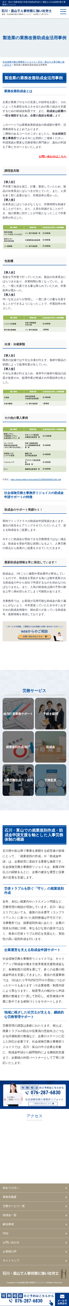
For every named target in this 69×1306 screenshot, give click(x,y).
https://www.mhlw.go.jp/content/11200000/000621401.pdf (36, 479)
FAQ (5, 1233)
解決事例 (8, 1224)
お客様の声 (10, 1251)
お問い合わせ (11, 1242)
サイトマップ (11, 1260)
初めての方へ (11, 1187)
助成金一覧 (10, 1215)
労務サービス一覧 (14, 1206)
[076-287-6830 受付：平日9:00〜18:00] (34, 1294)
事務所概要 (10, 1196)
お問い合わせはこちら (52, 156)
